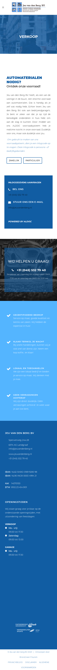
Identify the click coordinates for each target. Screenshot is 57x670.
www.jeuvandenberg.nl (20, 454)
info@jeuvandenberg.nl (20, 448)
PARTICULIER (33, 160)
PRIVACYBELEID (15, 662)
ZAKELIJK (14, 160)
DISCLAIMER (31, 662)
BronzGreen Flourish (28, 657)
